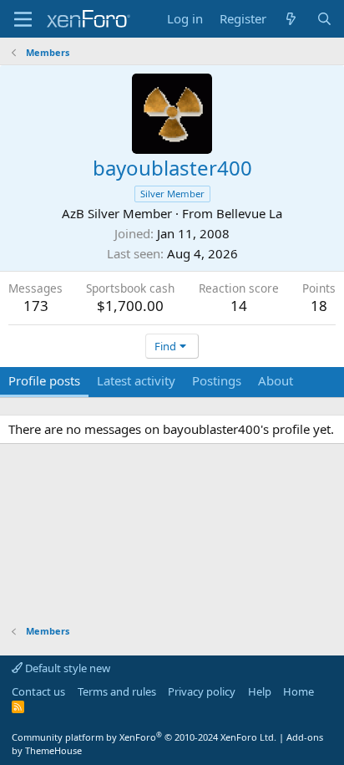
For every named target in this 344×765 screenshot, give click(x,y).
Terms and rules (117, 691)
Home (298, 691)
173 (35, 305)
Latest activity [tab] (136, 380)
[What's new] (291, 18)
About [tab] (275, 380)
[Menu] (23, 19)
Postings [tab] (216, 380)
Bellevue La (249, 213)
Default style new (66, 668)
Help (259, 691)
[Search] (324, 18)
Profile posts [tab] (44, 380)
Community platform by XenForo (144, 737)
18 (319, 305)
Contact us (38, 691)
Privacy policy (201, 691)
